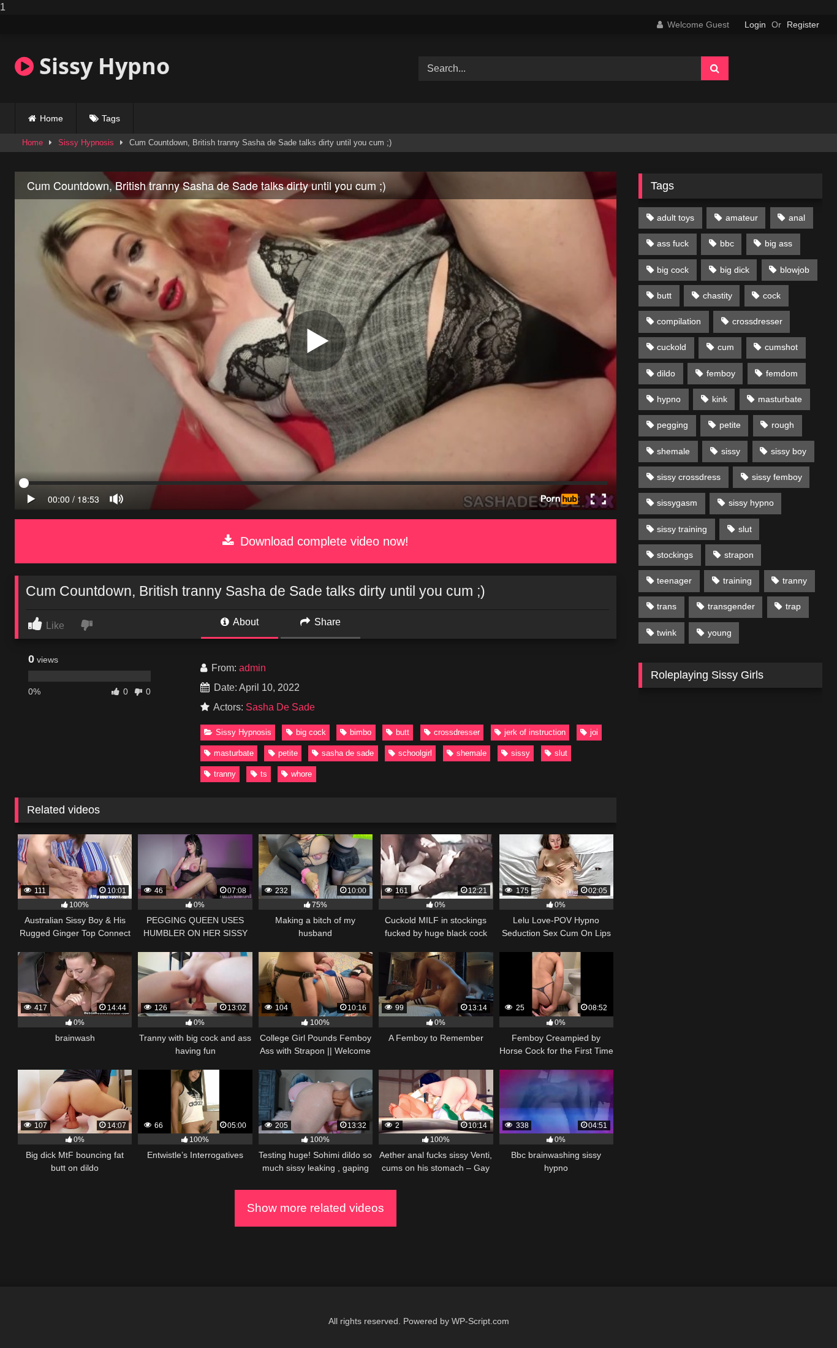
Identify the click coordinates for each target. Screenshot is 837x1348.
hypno (669, 399)
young (720, 633)
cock (772, 295)
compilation (679, 321)
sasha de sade (348, 753)
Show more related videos (315, 1207)
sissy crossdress (689, 477)
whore (301, 774)
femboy (720, 373)
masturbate (234, 753)
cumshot (781, 347)
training (737, 580)
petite (288, 753)
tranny (225, 774)
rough (782, 425)
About (245, 622)
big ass (778, 243)
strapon (739, 555)
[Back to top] (799, 1313)
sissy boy (788, 451)
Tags (111, 118)
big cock (311, 732)
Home (51, 118)
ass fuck (673, 243)
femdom (782, 373)
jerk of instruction (535, 732)
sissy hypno (751, 503)
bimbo (360, 732)
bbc (727, 243)
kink (719, 399)
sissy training (682, 529)
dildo (666, 373)
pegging (672, 425)
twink (666, 633)
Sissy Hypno (102, 66)
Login (755, 24)
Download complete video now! (323, 541)
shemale (471, 753)
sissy (520, 753)
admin (252, 668)
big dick (734, 270)
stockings (675, 555)
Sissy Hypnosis (86, 142)
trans (666, 606)
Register (803, 24)
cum (726, 347)
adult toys (675, 218)
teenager (674, 580)
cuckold (671, 347)
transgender (731, 606)
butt (402, 732)
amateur (741, 218)
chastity (717, 295)
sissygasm (677, 503)
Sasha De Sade (280, 707)
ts (263, 774)
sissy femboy (777, 477)
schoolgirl (415, 753)
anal (797, 218)
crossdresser (457, 732)
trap (793, 606)
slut (561, 753)
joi (594, 732)
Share (326, 622)
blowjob (794, 270)
